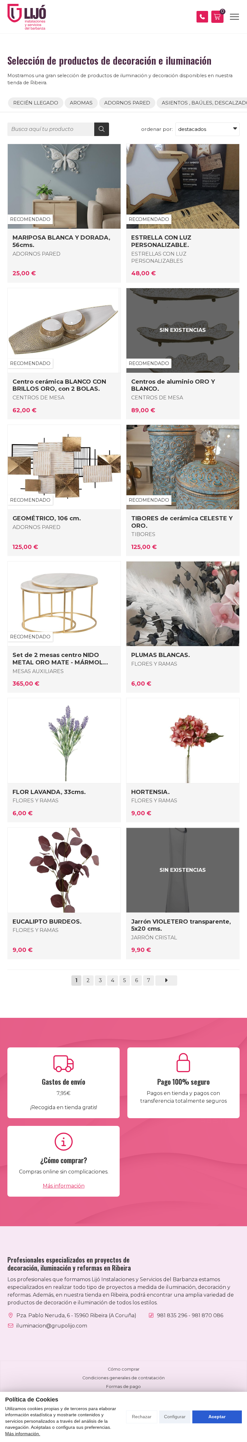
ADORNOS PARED (36, 254)
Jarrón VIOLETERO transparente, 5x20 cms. (181, 925)
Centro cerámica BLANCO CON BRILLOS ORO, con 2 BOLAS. (59, 385)
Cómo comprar (124, 1369)
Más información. (22, 1433)
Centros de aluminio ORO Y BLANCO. (173, 385)
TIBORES (143, 534)
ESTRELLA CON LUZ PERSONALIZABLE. (161, 241)
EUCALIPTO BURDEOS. (47, 921)
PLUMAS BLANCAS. (160, 655)
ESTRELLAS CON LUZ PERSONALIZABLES (159, 257)
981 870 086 (207, 1315)
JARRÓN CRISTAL (154, 938)
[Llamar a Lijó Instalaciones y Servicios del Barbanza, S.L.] (202, 17)
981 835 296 (172, 1315)
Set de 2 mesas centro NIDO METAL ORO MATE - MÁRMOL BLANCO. (58, 659)
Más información (64, 1186)
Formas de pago (123, 1386)
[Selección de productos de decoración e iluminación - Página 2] (166, 980)
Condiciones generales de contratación (123, 1377)
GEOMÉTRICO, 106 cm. (47, 518)
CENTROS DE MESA (38, 398)
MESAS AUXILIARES (38, 671)
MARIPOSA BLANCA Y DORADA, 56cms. (61, 241)
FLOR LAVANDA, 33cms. (49, 792)
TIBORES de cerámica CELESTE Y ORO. (182, 522)
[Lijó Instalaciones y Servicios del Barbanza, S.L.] (26, 17)
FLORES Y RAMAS (154, 664)
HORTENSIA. (150, 792)
